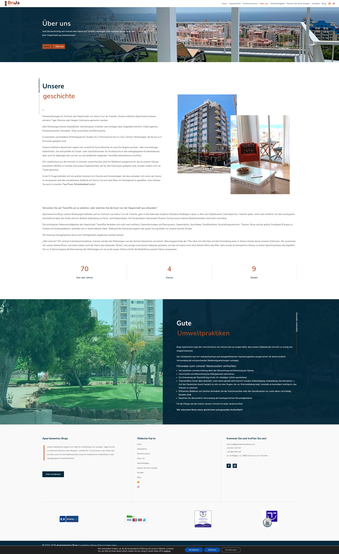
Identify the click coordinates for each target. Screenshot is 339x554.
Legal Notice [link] (84, 545)
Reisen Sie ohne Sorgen (298, 4)
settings (167, 551)
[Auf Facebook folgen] (229, 466)
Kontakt (316, 4)
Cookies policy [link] (111, 545)
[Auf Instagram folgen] (235, 466)
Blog (324, 4)
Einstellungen (231, 550)
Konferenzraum (250, 4)
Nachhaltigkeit (278, 4)
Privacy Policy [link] (97, 545)
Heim (224, 4)
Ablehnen (212, 550)
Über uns (264, 4)
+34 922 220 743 (234, 448)
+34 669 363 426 (234, 452)
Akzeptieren (194, 550)
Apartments (235, 4)
